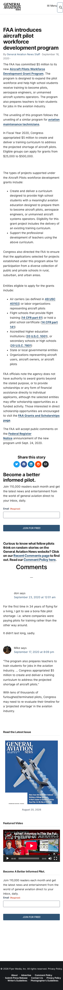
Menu (53, 5)
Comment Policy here (40, 560)
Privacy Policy (55, 968)
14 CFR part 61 (32, 317)
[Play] (7, 858)
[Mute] (50, 858)
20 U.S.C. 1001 (37, 336)
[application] (31, 846)
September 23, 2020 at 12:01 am (35, 597)
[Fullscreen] (55, 858)
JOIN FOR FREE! (31, 528)
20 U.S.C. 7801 (21, 345)
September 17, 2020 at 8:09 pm (34, 652)
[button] (60, 7)
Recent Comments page (31, 556)
